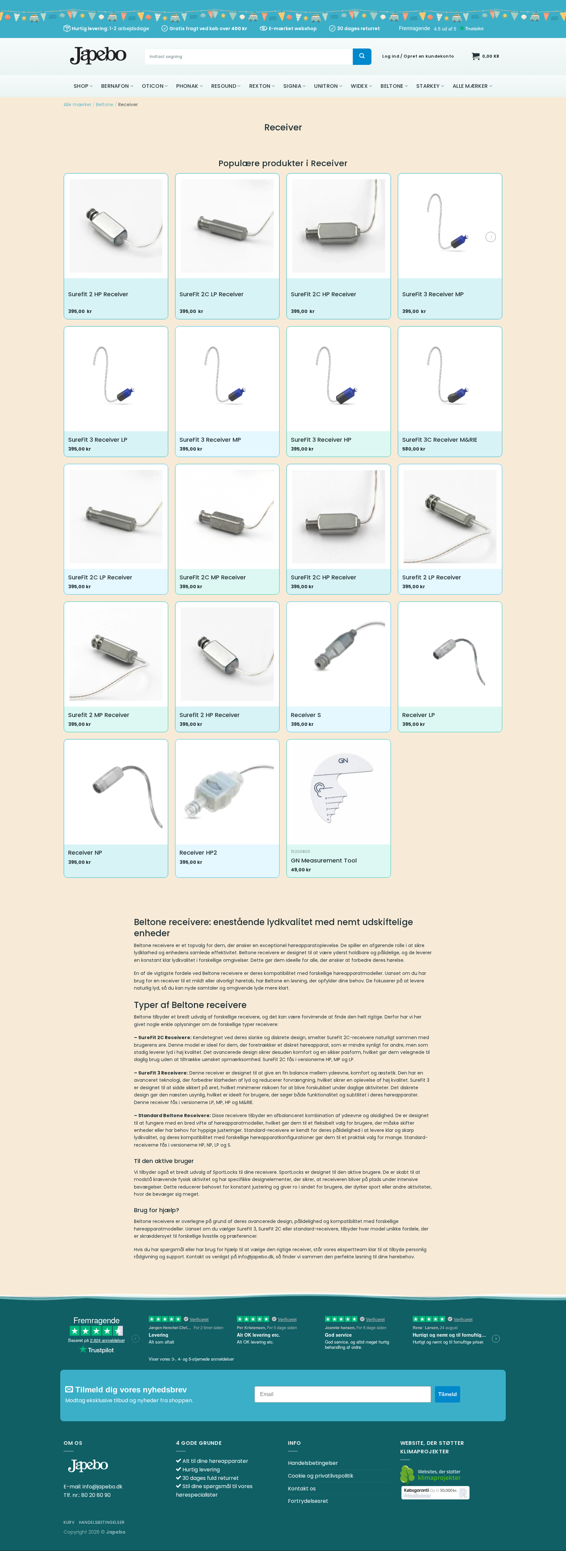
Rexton (260, 86)
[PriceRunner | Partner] (435, 1492)
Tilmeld (447, 1394)
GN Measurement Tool (324, 860)
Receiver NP (85, 852)
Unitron (326, 86)
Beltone (392, 86)
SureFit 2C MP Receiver (212, 577)
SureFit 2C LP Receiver (211, 294)
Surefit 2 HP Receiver (98, 294)
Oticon (152, 86)
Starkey (428, 86)
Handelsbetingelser (313, 1463)
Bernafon (115, 86)
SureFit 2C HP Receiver (323, 294)
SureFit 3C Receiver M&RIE (439, 439)
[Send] (362, 56)
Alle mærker (470, 86)
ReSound (223, 86)
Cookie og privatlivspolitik (320, 1476)
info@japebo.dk (103, 1486)
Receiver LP (418, 715)
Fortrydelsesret (308, 1501)
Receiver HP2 (198, 852)
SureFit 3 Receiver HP (321, 439)
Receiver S (306, 715)
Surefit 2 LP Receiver (431, 577)
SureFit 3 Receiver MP (433, 294)
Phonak (187, 86)
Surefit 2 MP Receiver (98, 715)
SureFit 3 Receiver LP (97, 439)
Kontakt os (302, 1488)
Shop (81, 86)
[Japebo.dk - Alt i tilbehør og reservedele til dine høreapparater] (99, 56)
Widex (359, 86)
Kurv (69, 1522)
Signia (292, 86)
